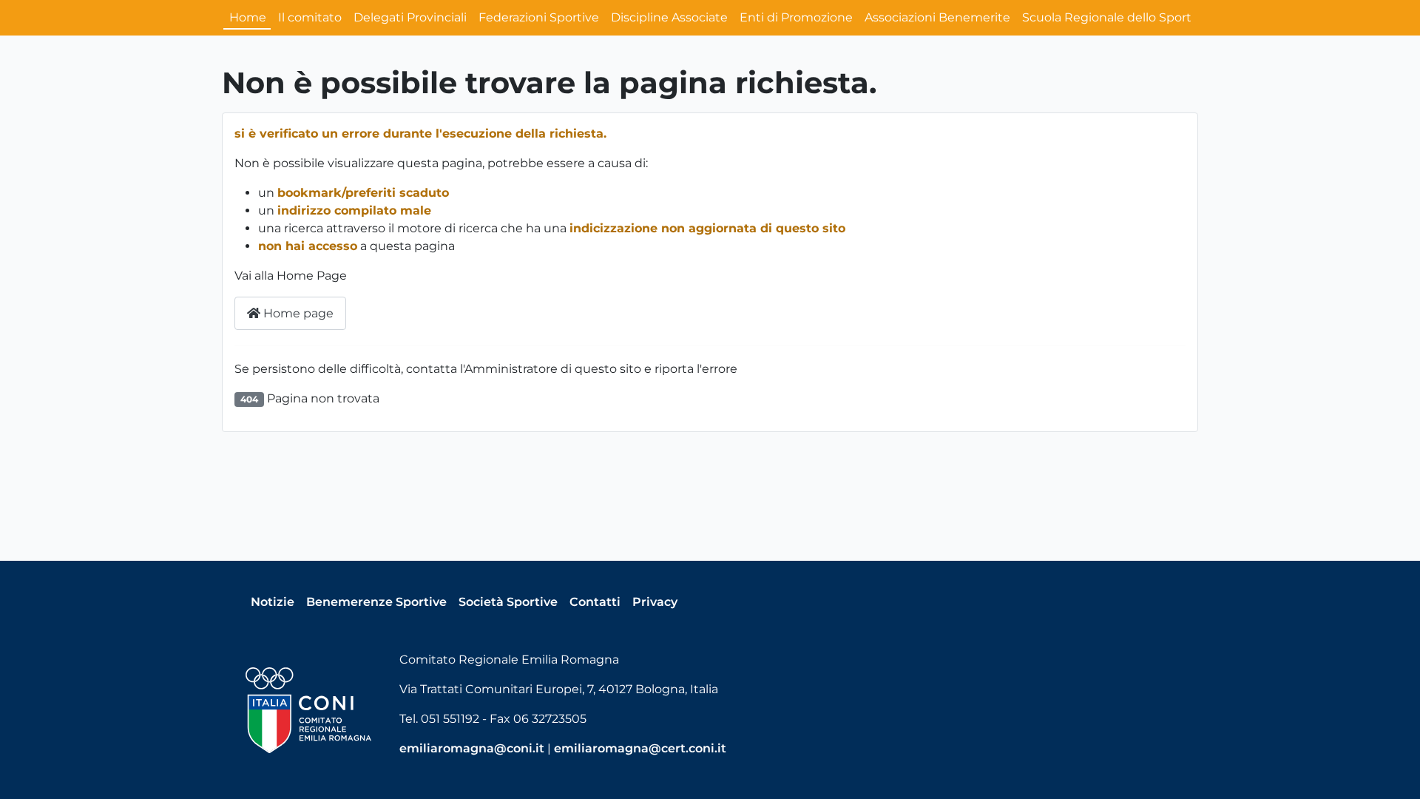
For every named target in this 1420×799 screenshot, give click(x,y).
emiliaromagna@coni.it (471, 748)
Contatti (595, 602)
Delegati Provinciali (410, 17)
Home (247, 17)
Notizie (272, 602)
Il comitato (310, 17)
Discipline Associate (669, 17)
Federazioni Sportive (539, 17)
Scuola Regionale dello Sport (1106, 17)
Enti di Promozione (796, 17)
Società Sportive (508, 602)
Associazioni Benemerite (937, 17)
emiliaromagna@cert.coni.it (640, 748)
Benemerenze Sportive (376, 602)
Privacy (654, 602)
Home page (297, 313)
